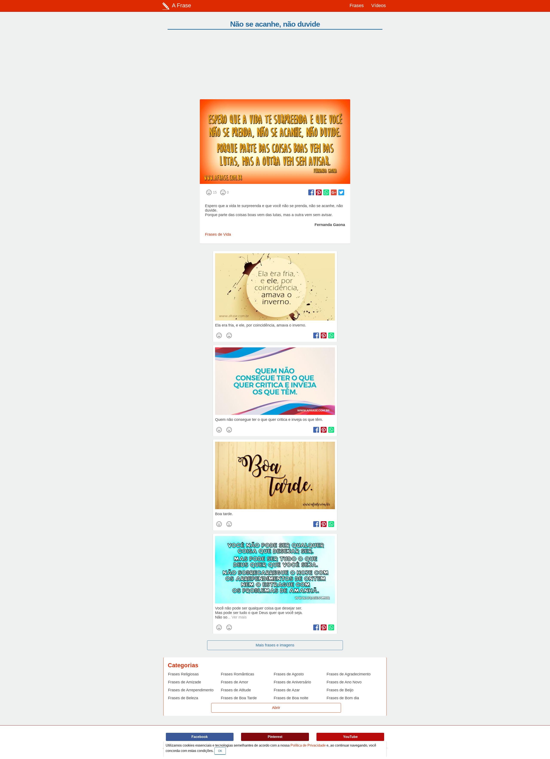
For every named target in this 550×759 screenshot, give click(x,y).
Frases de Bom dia (343, 698)
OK (220, 751)
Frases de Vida (218, 234)
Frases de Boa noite (291, 698)
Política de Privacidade (308, 745)
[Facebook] (311, 192)
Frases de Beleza (183, 698)
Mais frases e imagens (275, 645)
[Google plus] (333, 192)
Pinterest (275, 737)
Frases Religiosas (183, 674)
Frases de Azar (287, 690)
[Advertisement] (275, 67)
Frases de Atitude (236, 690)
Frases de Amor (234, 682)
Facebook (199, 737)
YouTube (350, 737)
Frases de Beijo (340, 690)
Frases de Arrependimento (191, 690)
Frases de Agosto (289, 674)
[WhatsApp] (326, 192)
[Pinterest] (318, 192)
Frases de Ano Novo (344, 682)
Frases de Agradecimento (349, 674)
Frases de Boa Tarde (239, 698)
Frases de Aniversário (292, 682)
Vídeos (378, 5)
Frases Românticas (237, 674)
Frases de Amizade (184, 682)
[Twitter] (341, 192)
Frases (357, 5)
